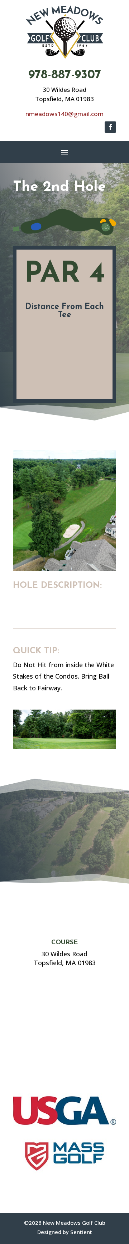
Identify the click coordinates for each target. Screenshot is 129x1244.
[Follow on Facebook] (110, 127)
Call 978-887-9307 (42, 855)
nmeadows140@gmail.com (64, 114)
